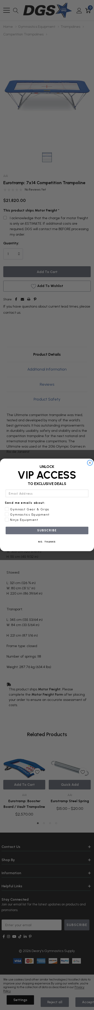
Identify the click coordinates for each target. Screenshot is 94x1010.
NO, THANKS (47, 542)
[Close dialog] (90, 462)
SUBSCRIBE (47, 530)
